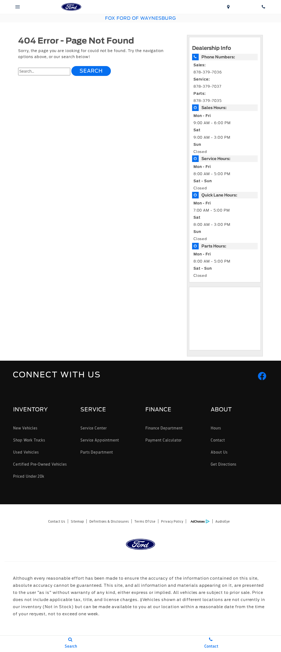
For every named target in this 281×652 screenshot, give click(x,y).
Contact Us (56, 521)
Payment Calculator (163, 440)
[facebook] (262, 376)
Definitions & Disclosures (109, 521)
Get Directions (223, 464)
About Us (219, 452)
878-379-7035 (207, 101)
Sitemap (77, 521)
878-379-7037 (207, 86)
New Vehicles (25, 428)
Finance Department (163, 428)
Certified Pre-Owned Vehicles (40, 464)
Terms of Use (145, 521)
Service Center (93, 428)
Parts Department (96, 452)
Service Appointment (99, 440)
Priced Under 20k (28, 476)
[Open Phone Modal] (263, 7)
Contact (218, 440)
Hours (216, 428)
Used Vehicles (26, 452)
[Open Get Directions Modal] (228, 7)
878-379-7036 (207, 72)
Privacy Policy (172, 521)
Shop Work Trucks (29, 440)
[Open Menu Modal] (17, 7)
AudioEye (222, 521)
